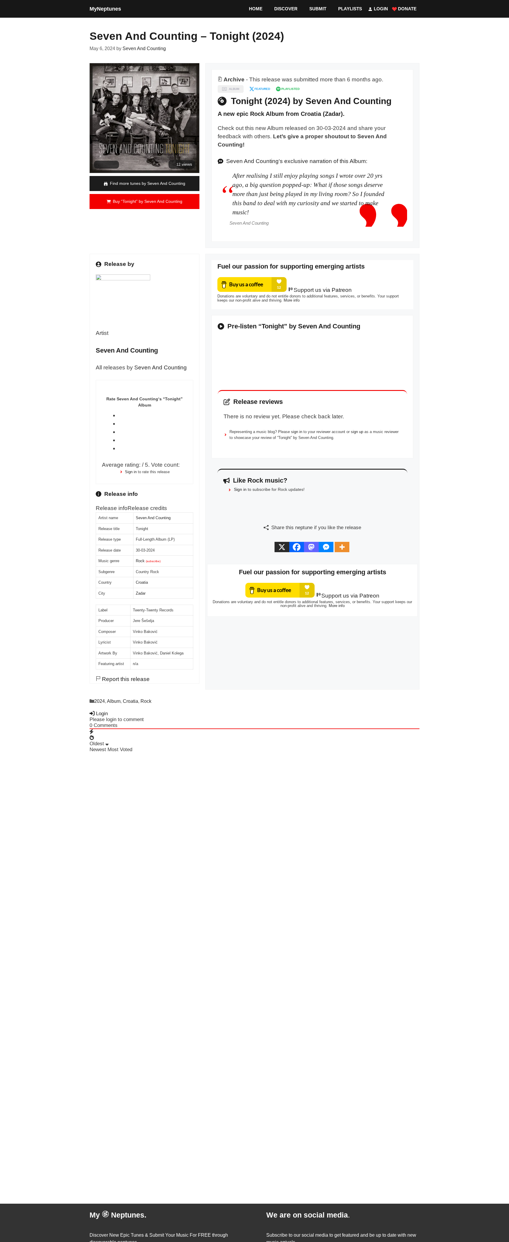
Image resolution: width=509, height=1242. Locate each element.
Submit (317, 8)
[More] (342, 547)
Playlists (350, 8)
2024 (99, 701)
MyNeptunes (105, 9)
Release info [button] (112, 508)
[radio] (152, 415)
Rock (140, 561)
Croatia (142, 582)
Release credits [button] (147, 508)
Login (380, 8)
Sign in (131, 472)
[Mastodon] (311, 547)
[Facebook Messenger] (326, 547)
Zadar (141, 593)
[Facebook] (296, 547)
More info (292, 300)
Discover (286, 8)
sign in (296, 432)
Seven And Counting (160, 367)
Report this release (125, 679)
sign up (357, 432)
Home (255, 8)
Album (113, 701)
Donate (407, 8)
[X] (282, 547)
